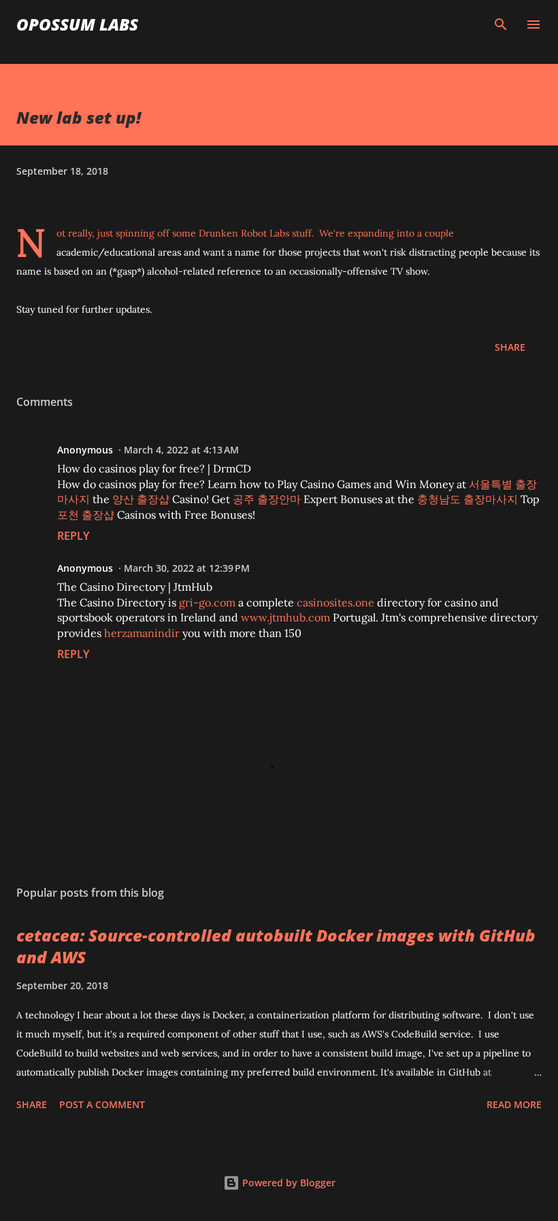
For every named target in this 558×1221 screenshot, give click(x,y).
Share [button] (510, 347)
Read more (514, 1104)
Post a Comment (102, 1104)
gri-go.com (207, 602)
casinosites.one (335, 602)
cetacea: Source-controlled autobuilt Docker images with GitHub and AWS (276, 946)
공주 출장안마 (267, 499)
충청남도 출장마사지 (467, 499)
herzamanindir (142, 633)
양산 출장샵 (140, 499)
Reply (73, 535)
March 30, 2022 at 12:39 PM (187, 568)
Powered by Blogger (287, 1182)
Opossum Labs (77, 24)
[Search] (501, 24)
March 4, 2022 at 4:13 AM (181, 449)
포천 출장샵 (85, 514)
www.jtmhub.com (285, 617)
